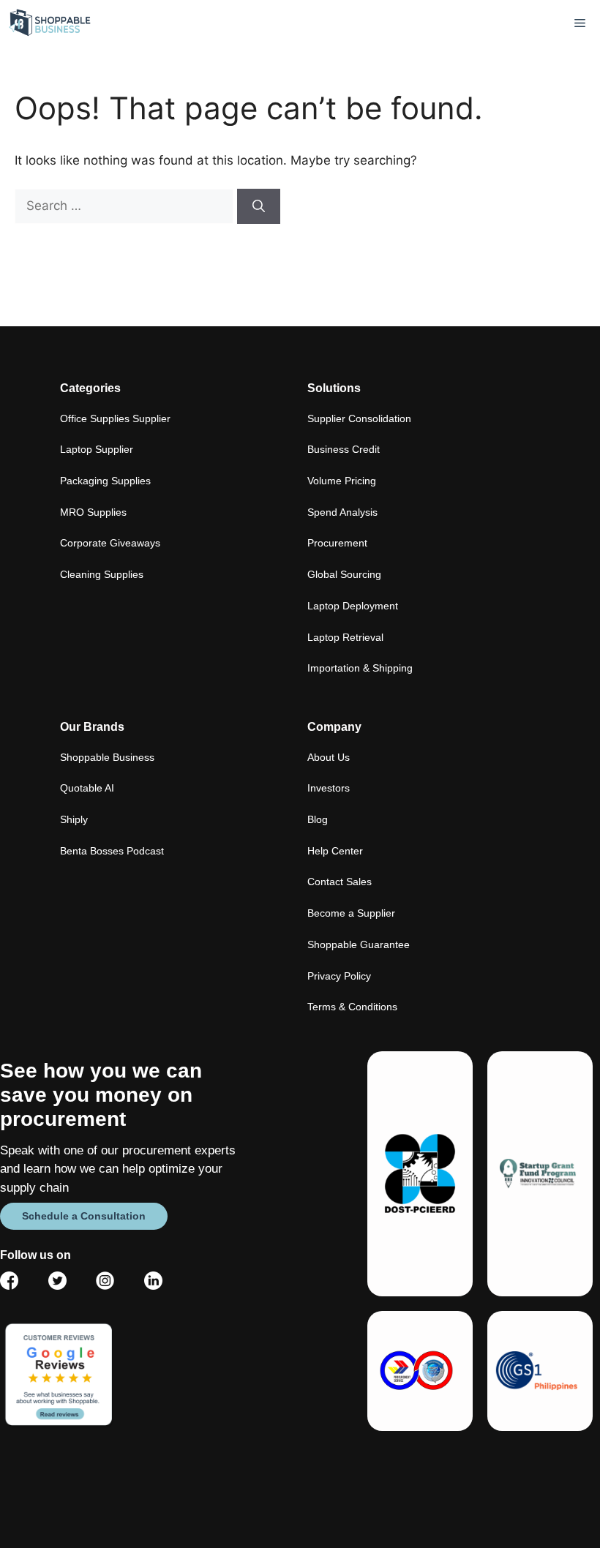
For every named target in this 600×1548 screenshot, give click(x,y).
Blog (317, 819)
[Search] (258, 206)
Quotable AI (87, 788)
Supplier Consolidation (359, 418)
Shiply (74, 819)
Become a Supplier (351, 913)
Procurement (337, 543)
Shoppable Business (107, 757)
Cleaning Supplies (101, 574)
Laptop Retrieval (345, 637)
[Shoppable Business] (50, 23)
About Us (328, 757)
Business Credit (343, 449)
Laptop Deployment (352, 606)
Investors (328, 788)
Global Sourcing (344, 574)
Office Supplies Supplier (115, 418)
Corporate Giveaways (110, 543)
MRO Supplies (93, 512)
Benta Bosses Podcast (112, 851)
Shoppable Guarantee (358, 944)
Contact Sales (339, 881)
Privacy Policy (339, 976)
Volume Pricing (341, 480)
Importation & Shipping (360, 668)
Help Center (335, 851)
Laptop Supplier (96, 449)
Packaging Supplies (105, 480)
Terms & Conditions (352, 1006)
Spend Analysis (342, 512)
